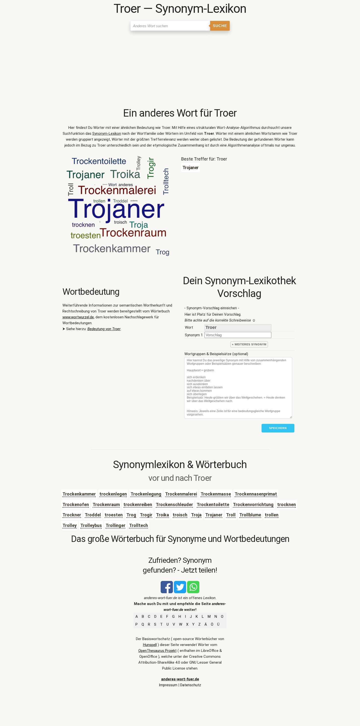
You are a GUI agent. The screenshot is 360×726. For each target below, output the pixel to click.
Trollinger (115, 525)
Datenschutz (190, 685)
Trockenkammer (79, 494)
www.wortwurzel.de (78, 317)
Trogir (146, 514)
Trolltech (138, 525)
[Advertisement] (180, 70)
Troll (231, 514)
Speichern (278, 428)
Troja (196, 514)
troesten (114, 514)
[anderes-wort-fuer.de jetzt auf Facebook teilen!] (167, 592)
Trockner (71, 514)
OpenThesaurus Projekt (157, 650)
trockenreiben (137, 504)
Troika (162, 514)
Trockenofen (75, 504)
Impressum (168, 685)
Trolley (69, 525)
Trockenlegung (146, 494)
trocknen (286, 504)
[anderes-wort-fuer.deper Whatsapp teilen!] (193, 592)
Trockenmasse (216, 494)
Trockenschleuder (174, 504)
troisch (180, 514)
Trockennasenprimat (256, 494)
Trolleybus (91, 525)
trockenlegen (113, 494)
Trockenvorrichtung (253, 504)
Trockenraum (106, 504)
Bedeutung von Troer (103, 329)
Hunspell (150, 645)
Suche (220, 26)
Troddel (93, 514)
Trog (131, 514)
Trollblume (250, 514)
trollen (271, 514)
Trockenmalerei (181, 494)
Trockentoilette (213, 504)
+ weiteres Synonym (249, 344)
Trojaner (213, 514)
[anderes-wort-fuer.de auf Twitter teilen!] (180, 592)
